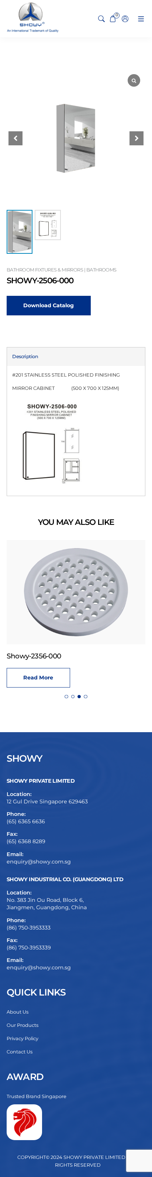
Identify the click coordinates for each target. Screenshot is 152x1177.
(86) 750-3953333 (29, 927)
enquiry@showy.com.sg (39, 861)
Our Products (22, 1025)
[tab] (25, 356)
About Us (17, 1012)
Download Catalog (48, 305)
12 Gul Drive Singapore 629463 (47, 801)
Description (25, 356)
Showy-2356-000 (34, 656)
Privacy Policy (22, 1038)
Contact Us (19, 1052)
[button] (136, 138)
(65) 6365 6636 (26, 821)
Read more (38, 677)
